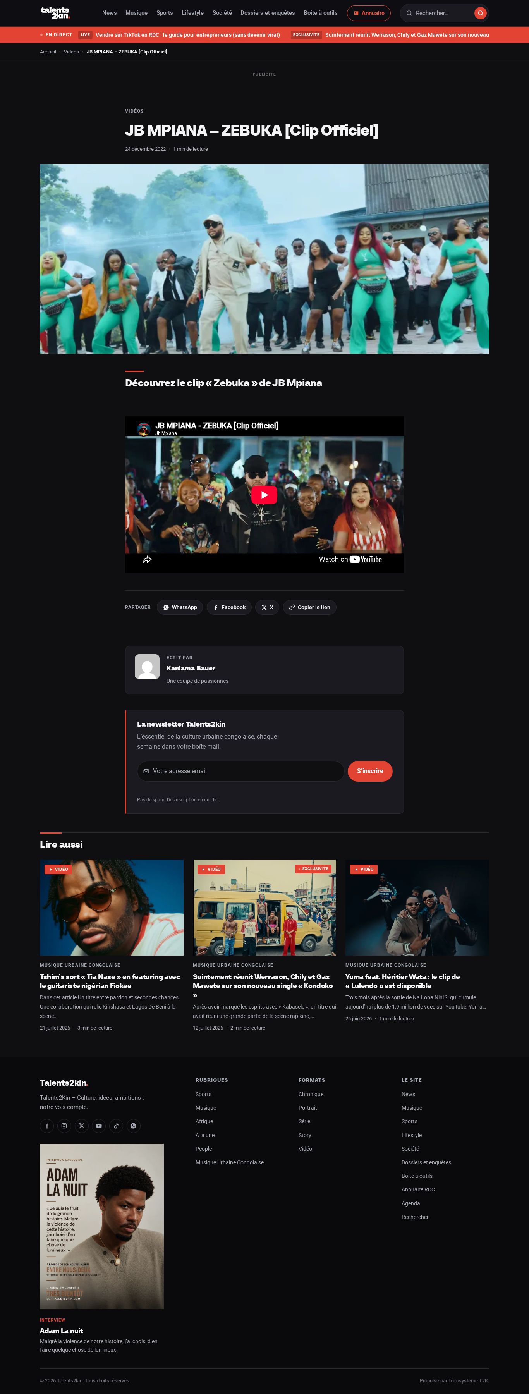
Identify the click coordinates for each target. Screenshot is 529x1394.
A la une (205, 1135)
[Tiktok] (116, 1126)
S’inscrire (370, 771)
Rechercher (415, 1217)
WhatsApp (184, 607)
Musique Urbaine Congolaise (80, 965)
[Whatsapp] (134, 1126)
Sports (164, 13)
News (109, 13)
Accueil (48, 52)
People (204, 1149)
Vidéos (71, 52)
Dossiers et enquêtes (267, 13)
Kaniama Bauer (191, 668)
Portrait (308, 1108)
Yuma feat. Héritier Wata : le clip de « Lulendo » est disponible (402, 981)
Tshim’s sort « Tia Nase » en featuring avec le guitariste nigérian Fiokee (110, 981)
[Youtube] (99, 1126)
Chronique (311, 1094)
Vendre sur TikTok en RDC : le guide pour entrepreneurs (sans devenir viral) (180, 35)
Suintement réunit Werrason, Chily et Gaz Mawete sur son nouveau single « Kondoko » (263, 985)
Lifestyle (193, 13)
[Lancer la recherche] (480, 13)
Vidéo (62, 869)
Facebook (234, 607)
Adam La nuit (61, 1330)
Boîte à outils (321, 13)
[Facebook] (47, 1126)
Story (305, 1135)
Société (222, 13)
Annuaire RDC (418, 1189)
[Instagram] (64, 1126)
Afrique (204, 1121)
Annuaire (373, 13)
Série (304, 1121)
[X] (82, 1126)
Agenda (411, 1203)
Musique (136, 13)
